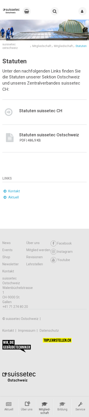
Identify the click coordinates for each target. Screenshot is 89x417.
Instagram (65, 252)
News (6, 243)
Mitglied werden (38, 250)
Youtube (63, 260)
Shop (6, 257)
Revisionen (34, 257)
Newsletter (10, 264)
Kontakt (8, 271)
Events (7, 250)
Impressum (27, 330)
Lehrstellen (34, 264)
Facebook (64, 243)
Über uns (33, 243)
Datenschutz (49, 330)
